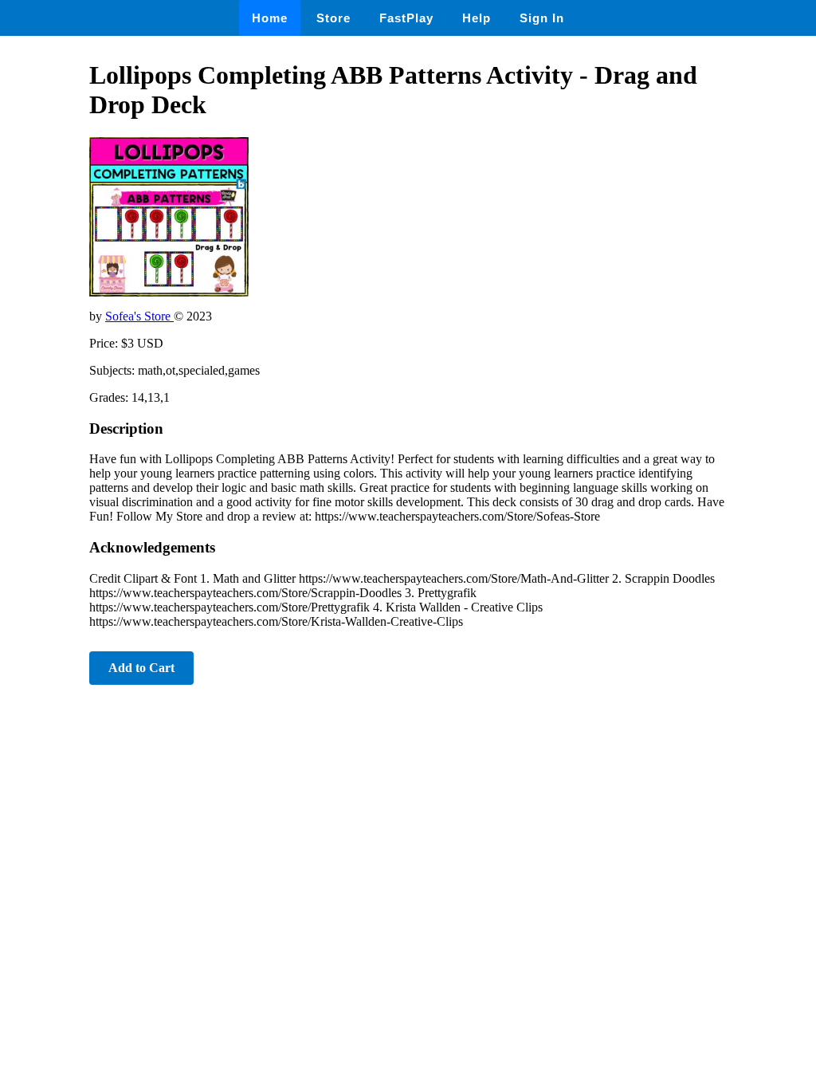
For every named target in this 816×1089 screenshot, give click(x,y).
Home (270, 18)
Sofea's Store (139, 316)
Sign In (542, 18)
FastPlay (406, 18)
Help (476, 18)
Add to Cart (141, 667)
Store (333, 18)
